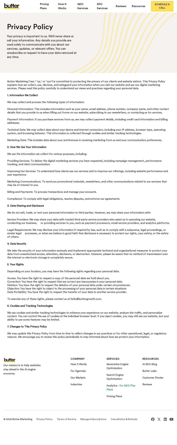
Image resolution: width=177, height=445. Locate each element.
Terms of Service (66, 419)
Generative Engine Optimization (117, 366)
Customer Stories (152, 377)
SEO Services (102, 6)
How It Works (62, 6)
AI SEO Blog (149, 364)
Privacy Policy (44, 419)
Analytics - (120, 387)
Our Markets (78, 377)
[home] (18, 6)
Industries (76, 384)
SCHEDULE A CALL (162, 6)
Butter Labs (149, 371)
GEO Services (82, 6)
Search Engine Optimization (115, 377)
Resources (138, 6)
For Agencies (78, 371)
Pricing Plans (44, 6)
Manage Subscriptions (93, 419)
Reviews (121, 6)
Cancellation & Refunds (124, 419)
